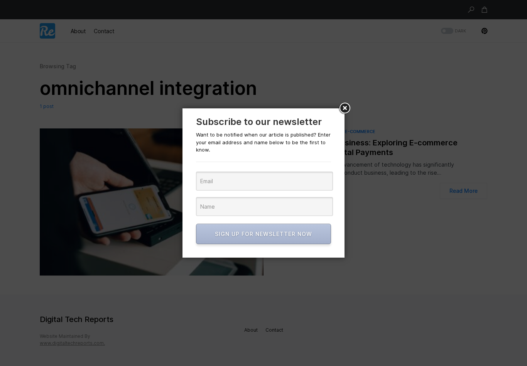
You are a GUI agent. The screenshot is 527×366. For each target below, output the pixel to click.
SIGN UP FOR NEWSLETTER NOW (263, 234)
